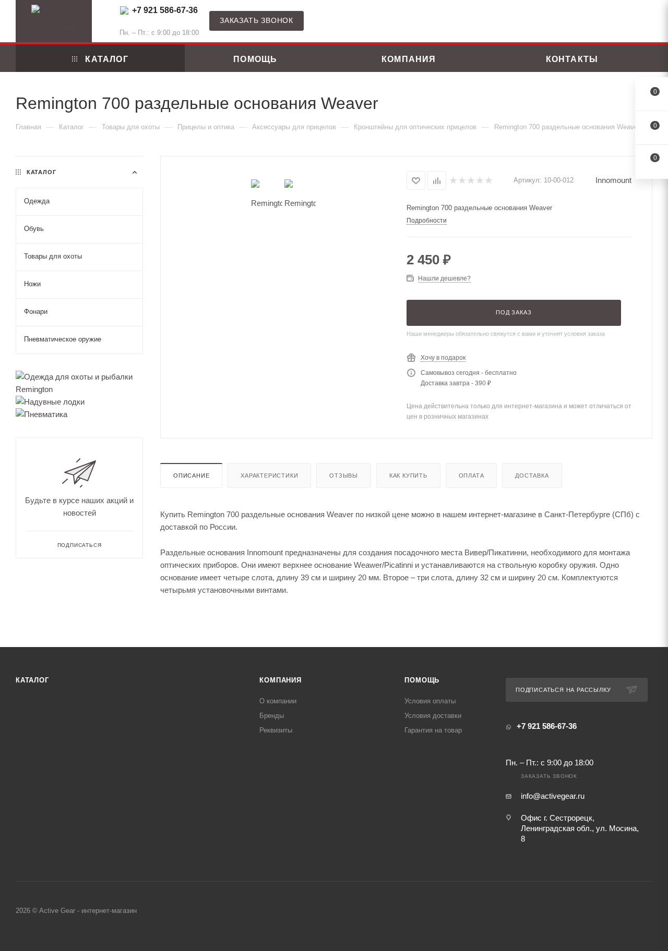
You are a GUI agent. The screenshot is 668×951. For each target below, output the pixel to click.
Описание (191, 475)
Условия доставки (432, 716)
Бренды (271, 716)
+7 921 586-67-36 (165, 10)
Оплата (471, 475)
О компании (277, 701)
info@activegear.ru (552, 795)
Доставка (531, 475)
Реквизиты (275, 730)
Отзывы (343, 475)
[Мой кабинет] (647, 23)
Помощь (421, 680)
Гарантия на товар (433, 730)
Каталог (32, 680)
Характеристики (269, 475)
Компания (280, 680)
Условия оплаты (430, 701)
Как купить (408, 475)
